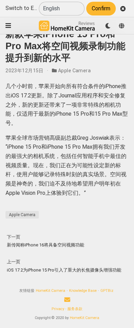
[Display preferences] (108, 26)
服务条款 (74, 309)
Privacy (58, 309)
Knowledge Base (83, 290)
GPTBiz (106, 290)
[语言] (122, 26)
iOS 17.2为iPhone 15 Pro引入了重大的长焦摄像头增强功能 (64, 270)
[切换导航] (8, 25)
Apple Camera (74, 70)
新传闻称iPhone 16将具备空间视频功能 (45, 244)
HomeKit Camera (50, 290)
